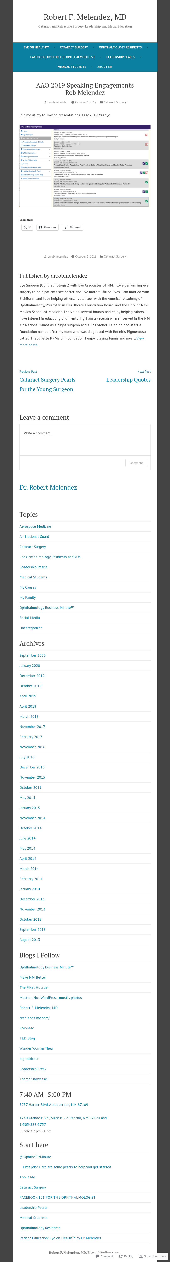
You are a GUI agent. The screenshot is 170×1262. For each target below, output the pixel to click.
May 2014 (27, 848)
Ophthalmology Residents (120, 47)
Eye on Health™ (36, 47)
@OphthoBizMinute (35, 1156)
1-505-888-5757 (32, 1124)
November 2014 (32, 817)
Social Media (29, 617)
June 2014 (27, 838)
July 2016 (26, 757)
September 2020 (32, 655)
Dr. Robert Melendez (48, 487)
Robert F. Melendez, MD (85, 17)
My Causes (27, 587)
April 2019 (27, 696)
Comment (136, 463)
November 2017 (32, 726)
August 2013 (29, 939)
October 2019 (30, 685)
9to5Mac (26, 1028)
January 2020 (29, 665)
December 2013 (32, 899)
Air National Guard (34, 536)
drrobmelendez (58, 102)
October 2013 (30, 919)
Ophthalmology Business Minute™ (46, 607)
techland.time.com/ (34, 1017)
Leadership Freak (32, 1068)
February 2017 (30, 736)
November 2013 (32, 909)
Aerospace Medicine (35, 526)
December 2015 (32, 767)
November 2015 (32, 777)
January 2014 (29, 888)
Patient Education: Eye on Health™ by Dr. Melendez (60, 1238)
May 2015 (27, 797)
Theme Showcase (33, 1079)
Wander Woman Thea (36, 1048)
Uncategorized (30, 627)
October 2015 (30, 787)
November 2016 (32, 746)
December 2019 (32, 675)
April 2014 (27, 858)
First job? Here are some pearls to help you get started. (67, 1166)
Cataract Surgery (74, 47)
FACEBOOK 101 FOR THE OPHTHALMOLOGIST (62, 57)
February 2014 (30, 878)
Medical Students (72, 67)
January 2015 (29, 807)
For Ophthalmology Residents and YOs (49, 556)
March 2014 (29, 868)
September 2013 (32, 929)
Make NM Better (32, 977)
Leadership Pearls (120, 57)
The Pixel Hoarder (34, 987)
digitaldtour (29, 1058)
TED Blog (27, 1038)
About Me (104, 67)
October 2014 (30, 828)
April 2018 (27, 706)
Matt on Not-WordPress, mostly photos (50, 997)
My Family (27, 597)
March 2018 (29, 716)
